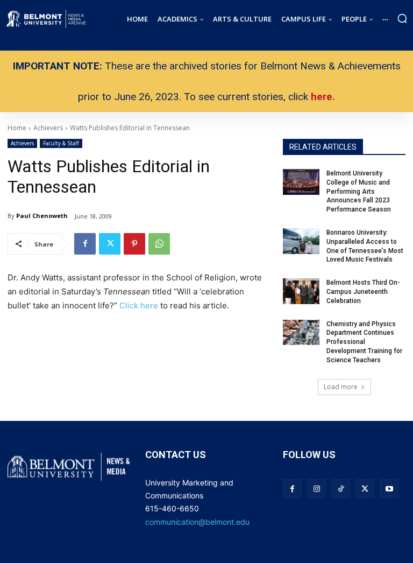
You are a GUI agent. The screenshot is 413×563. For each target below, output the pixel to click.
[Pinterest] (134, 244)
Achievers (22, 143)
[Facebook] (85, 244)
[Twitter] (109, 244)
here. (323, 96)
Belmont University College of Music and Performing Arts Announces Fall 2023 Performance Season (359, 191)
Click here (139, 305)
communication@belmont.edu (197, 521)
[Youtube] (389, 488)
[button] (402, 18)
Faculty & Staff (61, 143)
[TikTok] (340, 488)
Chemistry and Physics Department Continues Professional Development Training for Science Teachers (364, 342)
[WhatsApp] (159, 244)
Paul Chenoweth (42, 216)
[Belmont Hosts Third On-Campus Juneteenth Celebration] (301, 291)
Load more (341, 386)
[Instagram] (316, 488)
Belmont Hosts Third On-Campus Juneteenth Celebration (363, 292)
